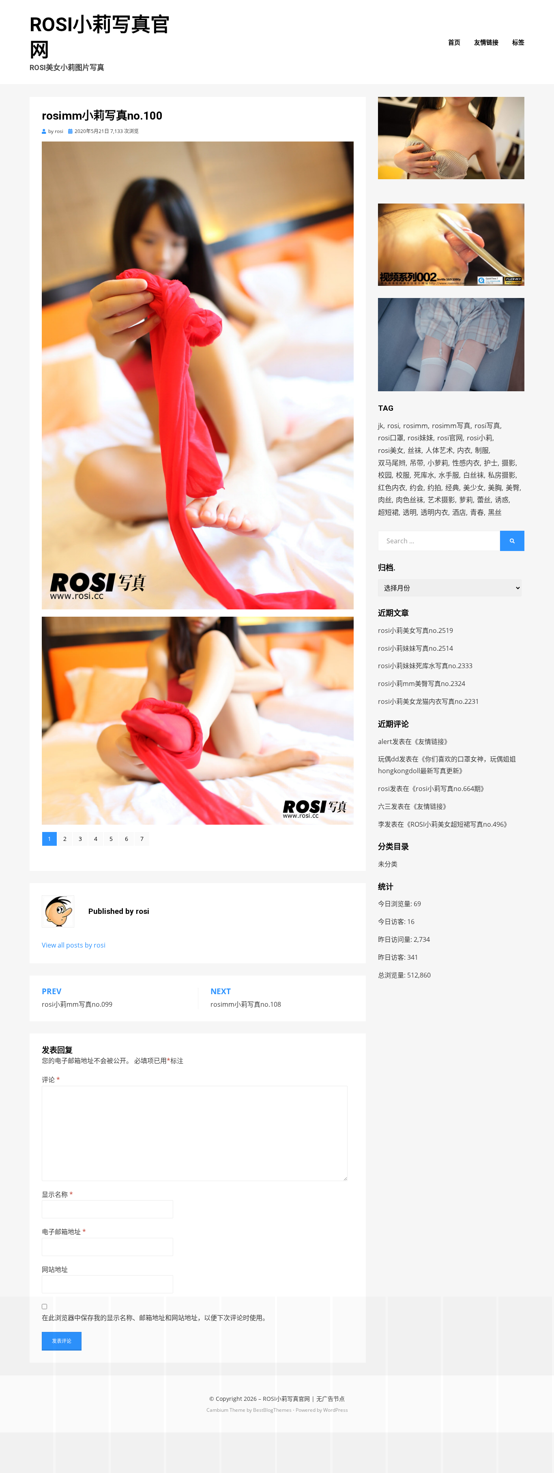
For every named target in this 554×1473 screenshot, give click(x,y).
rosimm (415, 425)
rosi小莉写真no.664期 (448, 788)
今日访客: (392, 921)
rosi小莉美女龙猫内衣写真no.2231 (428, 701)
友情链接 (486, 42)
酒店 (459, 512)
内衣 (464, 450)
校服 (403, 475)
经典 (452, 487)
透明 (410, 512)
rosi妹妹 (420, 437)
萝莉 (466, 499)
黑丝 (495, 512)
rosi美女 (391, 450)
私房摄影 (501, 475)
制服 (482, 450)
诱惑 (502, 499)
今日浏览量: (396, 903)
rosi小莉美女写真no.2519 (415, 630)
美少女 (473, 487)
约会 (416, 487)
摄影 (508, 462)
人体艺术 (439, 450)
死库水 (424, 475)
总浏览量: (392, 975)
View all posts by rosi (73, 945)
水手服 (448, 475)
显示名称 (57, 1194)
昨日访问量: (396, 939)
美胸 (495, 487)
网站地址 (55, 1269)
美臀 (513, 487)
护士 (491, 462)
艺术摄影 (441, 499)
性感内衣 (466, 462)
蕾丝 (484, 499)
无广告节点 (330, 1398)
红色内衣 (392, 487)
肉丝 (385, 499)
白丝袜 (473, 475)
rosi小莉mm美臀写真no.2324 (421, 683)
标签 (518, 42)
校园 (385, 475)
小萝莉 (437, 462)
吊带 (416, 462)
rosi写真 (487, 425)
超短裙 (388, 512)
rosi (393, 425)
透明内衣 (434, 512)
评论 (51, 1079)
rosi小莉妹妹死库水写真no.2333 (425, 665)
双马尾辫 (392, 462)
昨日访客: (392, 957)
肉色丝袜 (409, 499)
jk (380, 425)
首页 (454, 42)
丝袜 (414, 450)
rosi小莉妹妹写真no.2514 (415, 648)
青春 (477, 512)
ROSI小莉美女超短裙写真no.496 (457, 824)
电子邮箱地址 (64, 1231)
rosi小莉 (479, 437)
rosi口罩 (391, 437)
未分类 (387, 864)
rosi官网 (450, 437)
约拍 (434, 487)
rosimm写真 (451, 425)
